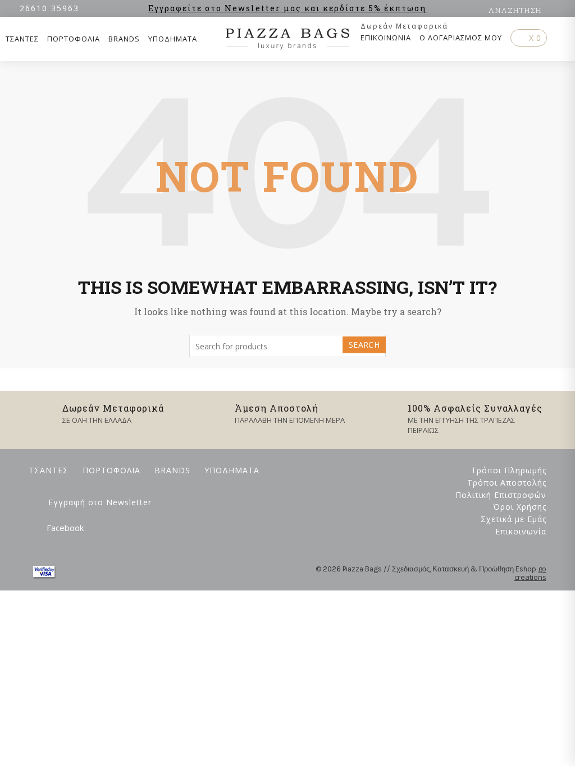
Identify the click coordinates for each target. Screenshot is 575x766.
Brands (124, 39)
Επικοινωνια (385, 38)
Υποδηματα (172, 39)
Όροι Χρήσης (519, 506)
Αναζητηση (515, 10)
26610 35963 (49, 8)
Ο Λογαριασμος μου (460, 38)
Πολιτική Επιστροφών (500, 495)
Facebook (65, 527)
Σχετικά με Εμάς (513, 519)
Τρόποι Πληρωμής (508, 470)
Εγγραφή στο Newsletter (100, 502)
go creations (530, 573)
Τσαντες (22, 39)
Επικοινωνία (520, 531)
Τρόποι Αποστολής (506, 482)
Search (364, 344)
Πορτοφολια (73, 39)
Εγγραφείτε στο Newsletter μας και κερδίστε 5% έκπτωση (287, 8)
